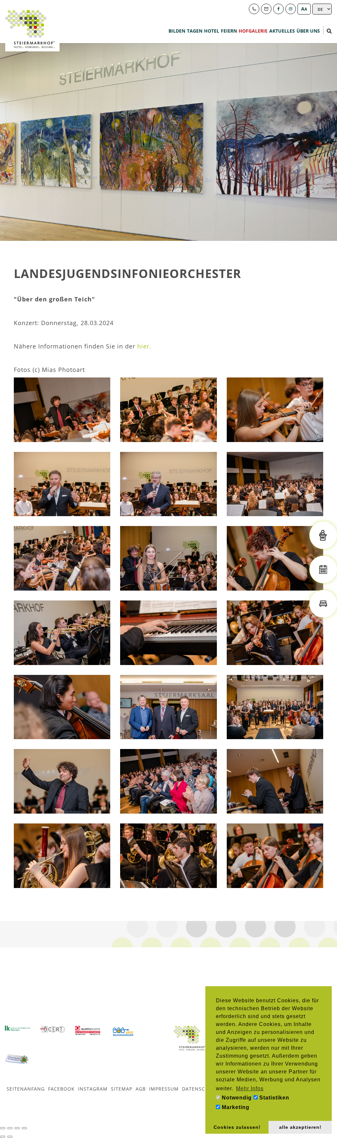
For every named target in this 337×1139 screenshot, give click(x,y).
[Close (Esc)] (2, 1128)
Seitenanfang (26, 1089)
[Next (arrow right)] (10, 1137)
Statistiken (273, 1097)
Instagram (93, 1089)
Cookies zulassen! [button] (237, 1127)
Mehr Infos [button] (250, 1088)
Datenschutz (200, 1089)
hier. (144, 346)
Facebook (61, 1089)
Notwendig (236, 1097)
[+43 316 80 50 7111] (254, 9)
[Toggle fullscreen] (17, 1128)
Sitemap (121, 1089)
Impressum (164, 1089)
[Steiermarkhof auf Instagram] (290, 9)
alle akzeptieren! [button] (300, 1127)
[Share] (10, 1128)
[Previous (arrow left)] (2, 1137)
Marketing (234, 1107)
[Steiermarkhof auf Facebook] (278, 9)
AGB (141, 1089)
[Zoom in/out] (24, 1128)
